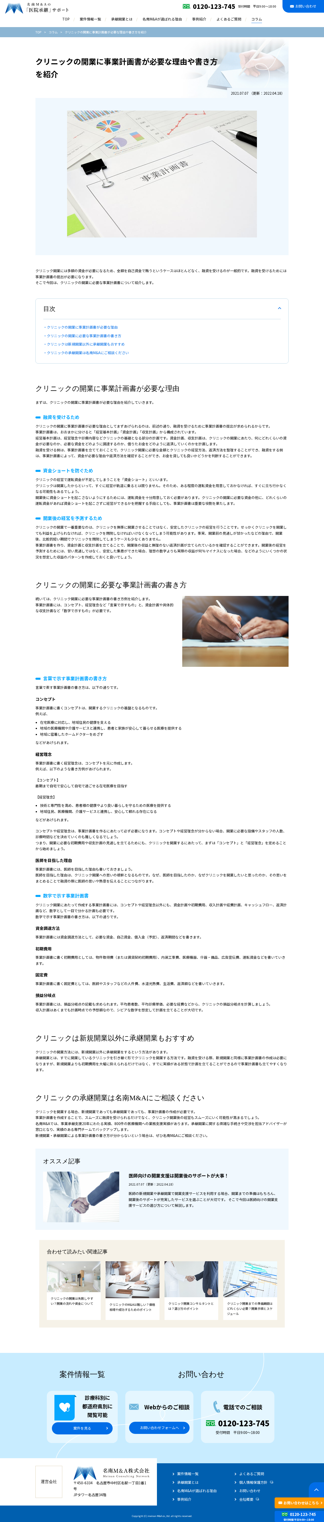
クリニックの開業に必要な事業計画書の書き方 (84, 335)
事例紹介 (199, 19)
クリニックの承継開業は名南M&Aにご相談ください (88, 352)
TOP (66, 19)
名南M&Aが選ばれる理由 (162, 19)
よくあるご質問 (228, 19)
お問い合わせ (249, 1490)
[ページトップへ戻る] (316, 1489)
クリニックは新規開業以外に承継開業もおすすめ (86, 344)
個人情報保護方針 (253, 1482)
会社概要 (246, 1499)
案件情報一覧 (90, 19)
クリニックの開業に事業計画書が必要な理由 (82, 327)
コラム (256, 19)
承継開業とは (121, 19)
